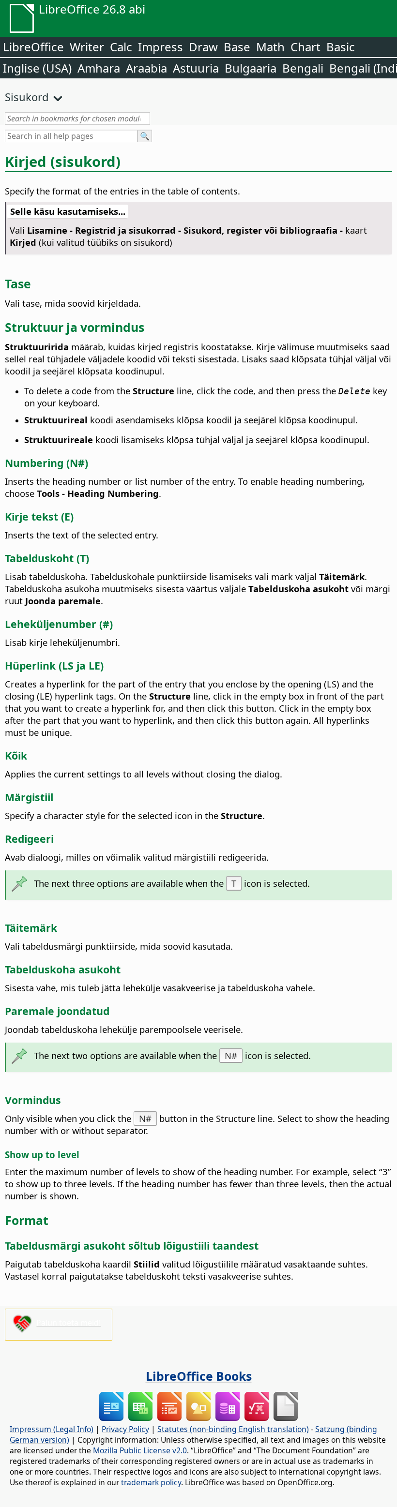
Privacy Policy (125, 1429)
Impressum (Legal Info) (51, 1429)
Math (270, 47)
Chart (305, 47)
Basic (340, 47)
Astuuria (196, 68)
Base (237, 47)
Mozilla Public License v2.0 (140, 1450)
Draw (203, 47)
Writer (87, 47)
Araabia (146, 68)
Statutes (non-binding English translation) (233, 1429)
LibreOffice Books (199, 1376)
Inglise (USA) (37, 68)
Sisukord (27, 97)
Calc (121, 47)
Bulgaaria (250, 68)
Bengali (302, 68)
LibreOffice (33, 47)
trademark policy (151, 1482)
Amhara (98, 68)
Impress (160, 47)
